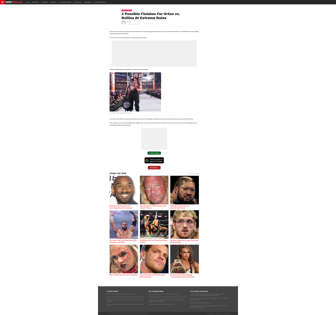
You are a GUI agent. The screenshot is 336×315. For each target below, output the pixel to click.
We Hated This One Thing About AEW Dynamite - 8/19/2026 (123, 241)
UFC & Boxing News (65, 2)
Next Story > (154, 167)
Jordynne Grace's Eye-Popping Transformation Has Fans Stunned (182, 276)
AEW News (44, 2)
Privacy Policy (210, 313)
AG (130, 22)
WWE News (35, 2)
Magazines (87, 2)
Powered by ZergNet (194, 173)
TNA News (53, 2)
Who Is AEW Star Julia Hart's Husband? (123, 275)
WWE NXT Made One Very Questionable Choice (179, 207)
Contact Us (226, 313)
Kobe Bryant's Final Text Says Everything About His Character (121, 207)
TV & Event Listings (100, 2)
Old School (78, 2)
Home (27, 2)
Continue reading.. (154, 153)
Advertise (218, 313)
